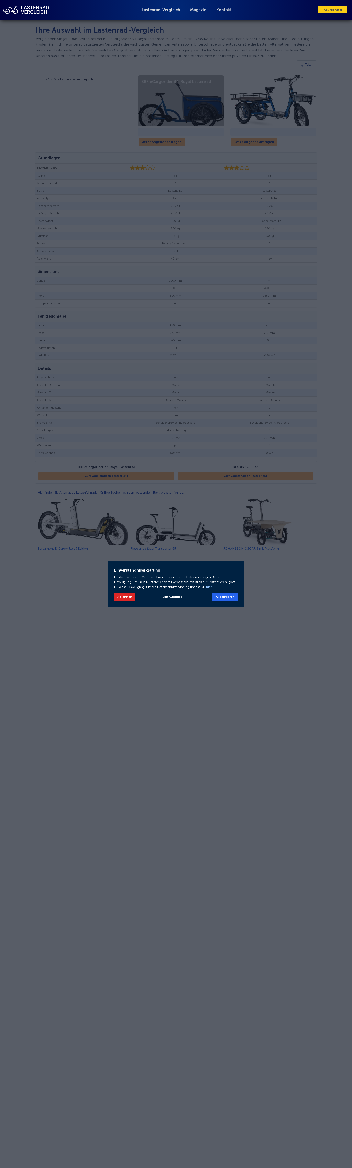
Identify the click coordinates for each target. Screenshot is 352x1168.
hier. (209, 587)
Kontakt (224, 9)
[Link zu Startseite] (26, 10)
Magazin (198, 9)
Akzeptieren (225, 597)
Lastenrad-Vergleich (161, 9)
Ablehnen (124, 597)
